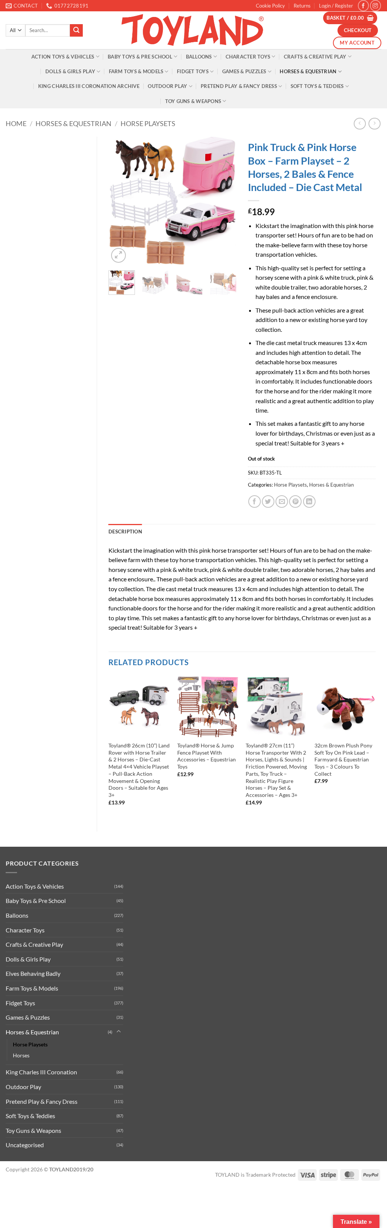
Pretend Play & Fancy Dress (239, 86)
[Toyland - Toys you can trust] (193, 30)
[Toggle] (118, 1031)
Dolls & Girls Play (70, 71)
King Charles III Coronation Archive (88, 86)
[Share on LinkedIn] (309, 501)
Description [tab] (125, 531)
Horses (21, 1055)
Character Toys (248, 57)
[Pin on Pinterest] (295, 501)
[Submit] (76, 30)
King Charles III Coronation (41, 1071)
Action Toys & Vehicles (62, 57)
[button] (336, 6)
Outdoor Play (167, 86)
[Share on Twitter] (268, 501)
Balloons (199, 57)
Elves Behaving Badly (33, 973)
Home (16, 123)
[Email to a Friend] (282, 501)
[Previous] (120, 201)
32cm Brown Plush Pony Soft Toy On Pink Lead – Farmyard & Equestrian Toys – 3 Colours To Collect (343, 759)
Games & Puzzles (244, 71)
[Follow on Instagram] (375, 5)
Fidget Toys (193, 71)
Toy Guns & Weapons (193, 101)
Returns (302, 6)
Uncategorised (25, 1144)
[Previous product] (374, 123)
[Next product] (359, 123)
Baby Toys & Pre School (140, 57)
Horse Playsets (148, 123)
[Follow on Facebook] (363, 5)
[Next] (224, 201)
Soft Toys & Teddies (317, 86)
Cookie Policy (270, 6)
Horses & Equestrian (308, 71)
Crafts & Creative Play (315, 57)
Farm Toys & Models (136, 71)
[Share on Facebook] (254, 501)
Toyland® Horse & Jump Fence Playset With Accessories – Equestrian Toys (206, 756)
